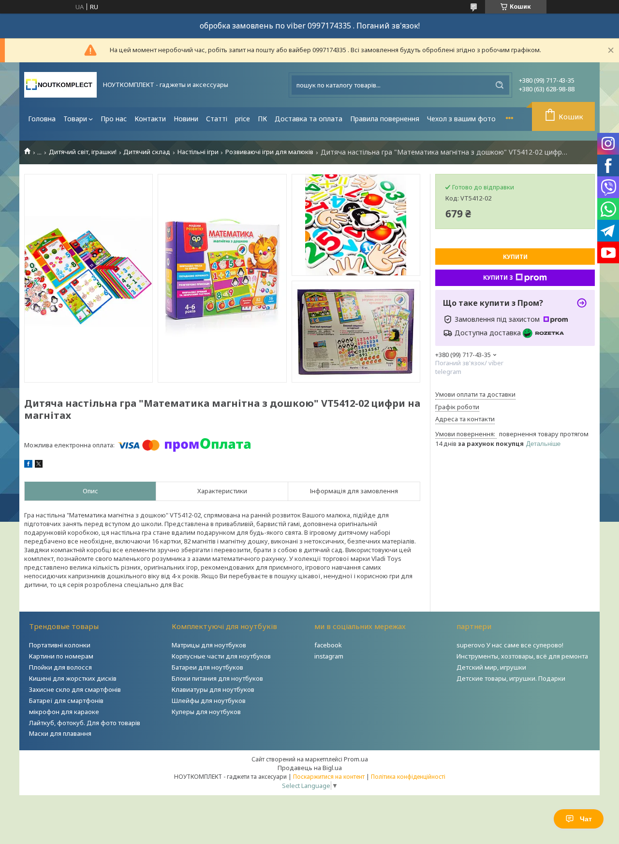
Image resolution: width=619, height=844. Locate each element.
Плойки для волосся (60, 667)
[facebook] (28, 465)
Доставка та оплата (308, 118)
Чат (586, 819)
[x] (39, 465)
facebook (328, 645)
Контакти (150, 118)
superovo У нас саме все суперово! (510, 645)
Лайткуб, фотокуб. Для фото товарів (84, 722)
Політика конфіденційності (408, 776)
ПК (262, 118)
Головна (42, 118)
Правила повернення (384, 118)
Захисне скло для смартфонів (75, 689)
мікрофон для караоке (64, 711)
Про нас (114, 118)
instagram (328, 656)
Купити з (498, 277)
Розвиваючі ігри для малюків (269, 152)
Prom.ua (356, 759)
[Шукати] (499, 85)
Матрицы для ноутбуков (209, 645)
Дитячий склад (146, 152)
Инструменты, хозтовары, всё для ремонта (522, 656)
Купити (515, 257)
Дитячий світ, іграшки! (83, 152)
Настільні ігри (198, 152)
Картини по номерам (61, 656)
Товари (75, 118)
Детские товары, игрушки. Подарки (511, 678)
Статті (216, 118)
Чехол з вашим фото (461, 118)
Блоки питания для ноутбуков (217, 678)
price (242, 118)
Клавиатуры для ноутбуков (213, 689)
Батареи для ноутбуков (207, 667)
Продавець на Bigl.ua (310, 767)
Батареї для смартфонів (66, 700)
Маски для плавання (60, 733)
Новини (186, 118)
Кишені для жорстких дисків (73, 678)
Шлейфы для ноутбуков (209, 700)
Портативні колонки (59, 645)
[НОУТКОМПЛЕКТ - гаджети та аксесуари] (60, 85)
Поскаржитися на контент (329, 776)
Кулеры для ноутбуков (206, 711)
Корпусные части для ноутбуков (221, 656)
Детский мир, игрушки (491, 667)
